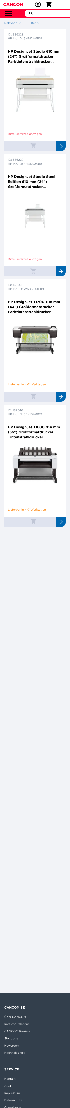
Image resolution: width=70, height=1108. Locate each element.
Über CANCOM (15, 1017)
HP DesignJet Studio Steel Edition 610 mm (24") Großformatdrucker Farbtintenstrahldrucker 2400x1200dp (31, 181)
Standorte (11, 1038)
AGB (7, 1086)
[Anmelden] (38, 4)
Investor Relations (16, 1024)
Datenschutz (13, 1100)
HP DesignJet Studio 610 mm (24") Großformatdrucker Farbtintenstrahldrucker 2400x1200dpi (34, 56)
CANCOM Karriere (17, 1031)
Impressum (12, 1093)
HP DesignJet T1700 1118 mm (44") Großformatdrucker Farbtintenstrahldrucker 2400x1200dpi (34, 307)
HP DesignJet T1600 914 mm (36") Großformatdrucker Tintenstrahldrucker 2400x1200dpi (34, 432)
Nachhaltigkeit (14, 1052)
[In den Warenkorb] (33, 145)
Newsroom (12, 1045)
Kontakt (9, 1078)
